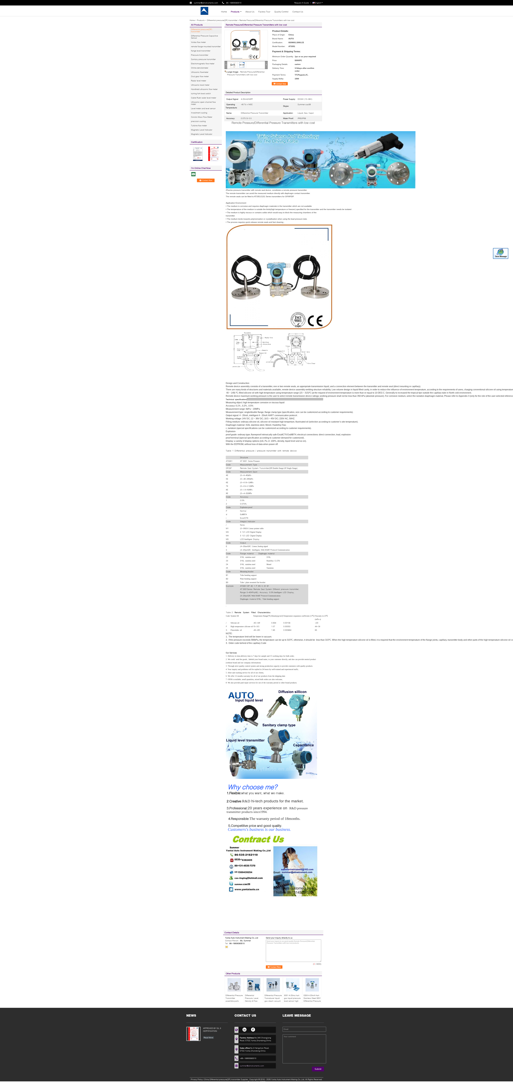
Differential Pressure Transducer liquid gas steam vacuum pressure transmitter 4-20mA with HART (273, 1001)
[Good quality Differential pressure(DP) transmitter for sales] (198, 153)
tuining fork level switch (201, 93)
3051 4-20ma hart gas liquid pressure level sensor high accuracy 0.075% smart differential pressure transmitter (292, 1002)
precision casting (198, 121)
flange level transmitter (200, 51)
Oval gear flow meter (200, 76)
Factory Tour (264, 11)
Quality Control (281, 11)
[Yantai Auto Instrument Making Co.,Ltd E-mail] (226, 946)
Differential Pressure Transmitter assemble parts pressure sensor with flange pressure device (234, 1002)
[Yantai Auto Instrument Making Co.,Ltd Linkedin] (244, 1029)
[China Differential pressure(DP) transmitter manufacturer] (204, 10)
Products (235, 11)
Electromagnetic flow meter (202, 63)
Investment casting (199, 113)
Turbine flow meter (199, 125)
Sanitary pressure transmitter (203, 59)
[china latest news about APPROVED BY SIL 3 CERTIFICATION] (193, 1034)
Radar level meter (198, 80)
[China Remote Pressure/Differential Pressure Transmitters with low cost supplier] (246, 45)
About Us (249, 11)
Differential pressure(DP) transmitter (222, 20)
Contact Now (281, 84)
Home (224, 11)
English (318, 3)
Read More (208, 1037)
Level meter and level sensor (203, 108)
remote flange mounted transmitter (206, 46)
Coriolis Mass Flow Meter (201, 117)
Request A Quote (301, 3)
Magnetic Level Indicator (201, 130)
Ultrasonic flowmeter (199, 72)
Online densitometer (199, 68)
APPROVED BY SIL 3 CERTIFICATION (212, 1029)
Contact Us (297, 11)
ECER (262, 1082)
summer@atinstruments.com (206, 3)
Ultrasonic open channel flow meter (203, 103)
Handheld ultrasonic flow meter (204, 89)
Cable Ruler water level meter (203, 98)
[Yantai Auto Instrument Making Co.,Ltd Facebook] (253, 1029)
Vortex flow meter (198, 42)
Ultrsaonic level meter (200, 85)
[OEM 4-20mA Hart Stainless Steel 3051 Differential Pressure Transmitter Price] (312, 985)
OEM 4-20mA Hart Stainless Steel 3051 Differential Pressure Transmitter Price (312, 999)
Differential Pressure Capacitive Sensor (204, 37)
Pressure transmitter (199, 55)
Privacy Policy (197, 1079)
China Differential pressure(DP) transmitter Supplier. (226, 1079)
